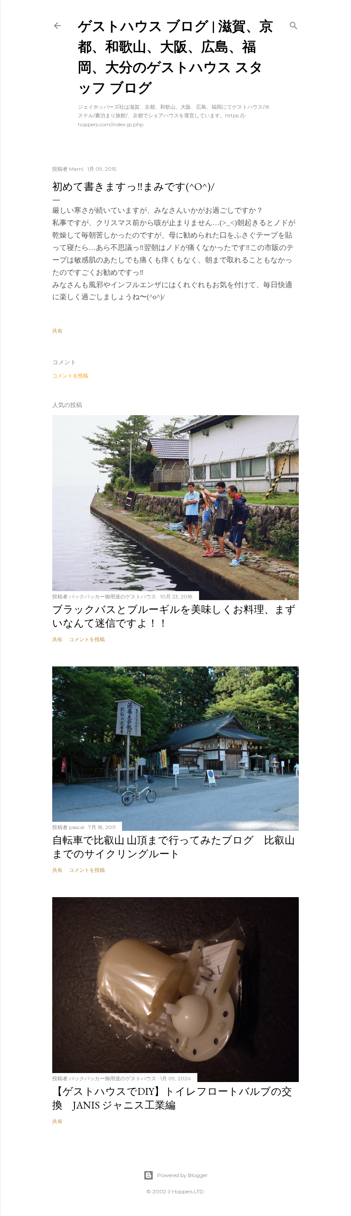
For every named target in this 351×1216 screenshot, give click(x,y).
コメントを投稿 (70, 375)
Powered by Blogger (182, 1175)
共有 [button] (57, 330)
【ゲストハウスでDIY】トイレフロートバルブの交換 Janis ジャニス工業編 (172, 1098)
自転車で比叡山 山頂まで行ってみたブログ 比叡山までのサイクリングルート (173, 846)
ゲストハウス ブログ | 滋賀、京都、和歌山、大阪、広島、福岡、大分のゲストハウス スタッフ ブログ (175, 56)
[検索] (294, 23)
